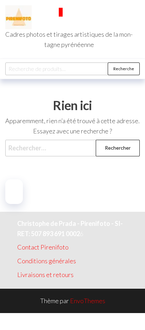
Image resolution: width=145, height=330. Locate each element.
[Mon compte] (56, 22)
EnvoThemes (87, 301)
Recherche (123, 68)
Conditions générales (46, 261)
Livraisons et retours (45, 274)
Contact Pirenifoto (43, 247)
